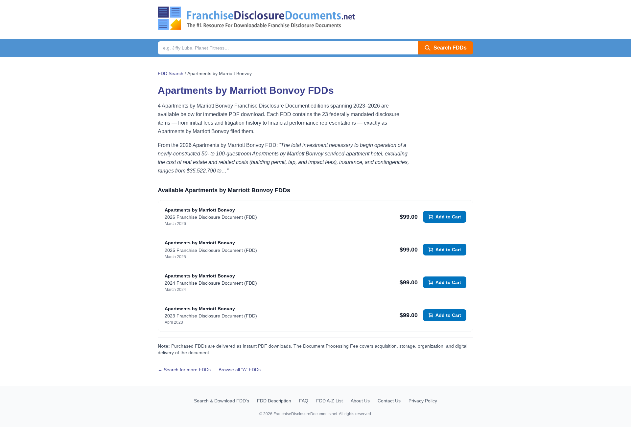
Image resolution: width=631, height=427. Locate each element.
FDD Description (274, 400)
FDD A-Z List (329, 400)
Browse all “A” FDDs (240, 369)
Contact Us (389, 400)
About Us (360, 400)
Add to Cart (448, 216)
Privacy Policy (423, 400)
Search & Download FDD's (221, 400)
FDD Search (170, 73)
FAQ (303, 400)
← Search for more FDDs (184, 369)
